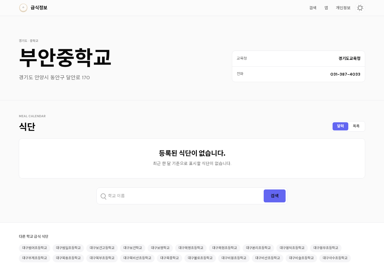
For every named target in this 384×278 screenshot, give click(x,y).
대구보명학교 (160, 248)
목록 (356, 126)
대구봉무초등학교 (325, 248)
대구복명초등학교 (191, 248)
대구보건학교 (132, 248)
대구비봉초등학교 (234, 258)
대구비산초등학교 (267, 258)
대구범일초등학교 (68, 248)
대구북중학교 (169, 258)
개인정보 (343, 7)
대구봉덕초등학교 (292, 248)
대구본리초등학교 (258, 248)
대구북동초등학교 (68, 258)
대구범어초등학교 (34, 248)
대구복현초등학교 (224, 248)
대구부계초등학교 (34, 258)
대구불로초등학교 (200, 258)
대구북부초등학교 (102, 258)
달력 (340, 126)
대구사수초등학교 (335, 258)
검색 (313, 7)
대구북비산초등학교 (137, 258)
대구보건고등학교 (102, 248)
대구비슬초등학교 (301, 258)
